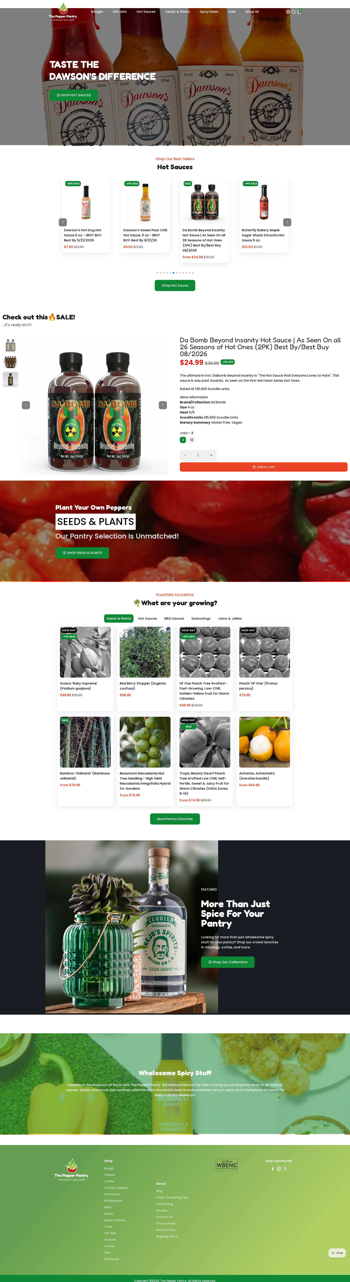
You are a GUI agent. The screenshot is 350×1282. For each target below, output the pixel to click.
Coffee (109, 1181)
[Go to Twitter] (285, 1169)
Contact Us (164, 1217)
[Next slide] (287, 222)
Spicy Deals (209, 11)
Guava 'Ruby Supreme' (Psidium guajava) (79, 686)
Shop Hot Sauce (175, 285)
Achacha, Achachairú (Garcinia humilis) (257, 776)
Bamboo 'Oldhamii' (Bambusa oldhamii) (85, 776)
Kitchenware (113, 1201)
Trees (108, 1227)
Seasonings (201, 618)
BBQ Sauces (174, 618)
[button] (157, 273)
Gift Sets (120, 11)
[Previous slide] (63, 222)
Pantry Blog (164, 1204)
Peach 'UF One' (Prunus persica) (258, 686)
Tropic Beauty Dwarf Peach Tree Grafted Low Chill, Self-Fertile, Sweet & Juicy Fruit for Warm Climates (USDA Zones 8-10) (204, 783)
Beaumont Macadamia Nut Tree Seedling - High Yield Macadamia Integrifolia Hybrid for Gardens (145, 781)
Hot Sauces (146, 11)
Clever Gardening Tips (172, 1198)
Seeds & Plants (177, 11)
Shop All (252, 11)
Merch (108, 1214)
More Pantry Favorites (175, 819)
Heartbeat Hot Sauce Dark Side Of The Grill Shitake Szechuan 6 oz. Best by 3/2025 (264, 238)
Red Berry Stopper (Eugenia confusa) (143, 686)
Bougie (97, 11)
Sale (232, 11)
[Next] (101, 201)
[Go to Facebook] (272, 1169)
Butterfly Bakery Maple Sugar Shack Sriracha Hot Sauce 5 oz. (144, 235)
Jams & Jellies (230, 618)
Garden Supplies (116, 1188)
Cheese (109, 1175)
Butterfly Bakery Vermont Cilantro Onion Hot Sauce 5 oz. (203, 235)
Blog (159, 1191)
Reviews (161, 1210)
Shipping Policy (166, 1236)
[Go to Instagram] (279, 1169)
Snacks (109, 1246)
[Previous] (71, 201)
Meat (108, 1207)
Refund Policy (166, 1230)
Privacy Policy (166, 1223)
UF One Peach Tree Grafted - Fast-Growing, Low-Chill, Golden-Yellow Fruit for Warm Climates (204, 691)
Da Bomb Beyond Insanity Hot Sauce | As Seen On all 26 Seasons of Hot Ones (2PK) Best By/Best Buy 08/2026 (85, 240)
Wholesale (111, 1259)
